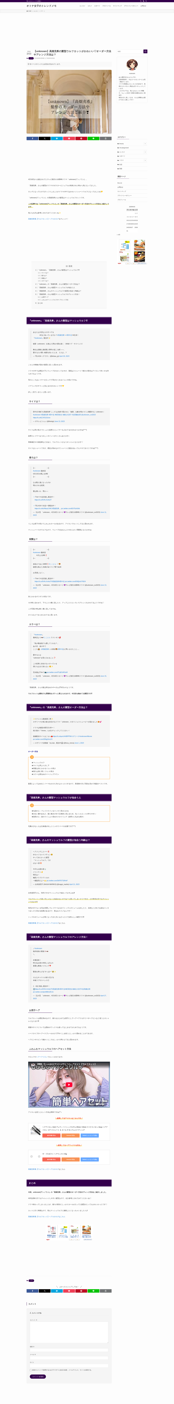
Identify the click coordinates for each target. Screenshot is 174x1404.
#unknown (38, 338)
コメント (33, 1320)
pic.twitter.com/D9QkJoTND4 (75, 581)
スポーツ (122, 156)
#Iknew (89, 736)
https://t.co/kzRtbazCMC (43, 508)
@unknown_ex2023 (88, 415)
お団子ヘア (45, 297)
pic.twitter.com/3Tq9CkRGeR (57, 672)
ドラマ (121, 160)
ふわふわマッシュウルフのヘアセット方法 (54, 300)
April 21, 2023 (74, 884)
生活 (120, 164)
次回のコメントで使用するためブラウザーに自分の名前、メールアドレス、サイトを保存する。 (62, 1370)
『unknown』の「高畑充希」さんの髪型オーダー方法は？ (59, 284)
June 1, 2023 (79, 743)
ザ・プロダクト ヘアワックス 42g (54, 1154)
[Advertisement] (87, 28)
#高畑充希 (61, 335)
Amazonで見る (70, 1135)
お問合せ (120, 187)
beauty (121, 143)
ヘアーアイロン (42, 1057)
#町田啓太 (58, 415)
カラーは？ (45, 281)
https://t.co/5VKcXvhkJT (43, 500)
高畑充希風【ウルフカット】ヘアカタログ (43, 219)
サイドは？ (45, 273)
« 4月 (118, 234)
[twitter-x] (141, 1)
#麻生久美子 (67, 415)
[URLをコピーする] (106, 138)
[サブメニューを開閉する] (145, 143)
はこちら (62, 1216)
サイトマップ (122, 191)
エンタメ (122, 152)
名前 (32, 1346)
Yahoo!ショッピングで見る (89, 1135)
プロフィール (122, 200)
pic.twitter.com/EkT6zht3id (70, 508)
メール (33, 1354)
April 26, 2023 (64, 356)
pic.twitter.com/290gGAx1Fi (43, 739)
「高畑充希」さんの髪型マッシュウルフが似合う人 (56, 287)
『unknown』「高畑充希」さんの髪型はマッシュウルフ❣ (59, 270)
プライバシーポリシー (125, 195)
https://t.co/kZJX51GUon (41, 417)
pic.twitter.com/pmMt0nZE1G (43, 992)
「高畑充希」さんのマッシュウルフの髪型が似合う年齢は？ (59, 291)
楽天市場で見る (51, 1135)
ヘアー (31, 58)
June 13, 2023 (59, 421)
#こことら (52, 564)
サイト (32, 1362)
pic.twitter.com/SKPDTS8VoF (57, 880)
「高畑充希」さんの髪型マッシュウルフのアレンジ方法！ (59, 294)
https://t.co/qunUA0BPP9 (61, 736)
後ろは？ (44, 275)
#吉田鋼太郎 (76, 415)
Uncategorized (124, 148)
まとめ (40, 303)
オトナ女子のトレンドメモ (42, 6)
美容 (120, 168)
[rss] (143, 1)
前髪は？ (44, 278)
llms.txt (120, 183)
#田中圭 (69, 335)
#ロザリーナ (74, 736)
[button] (32, 138)
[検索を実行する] (145, 51)
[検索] (146, 1)
